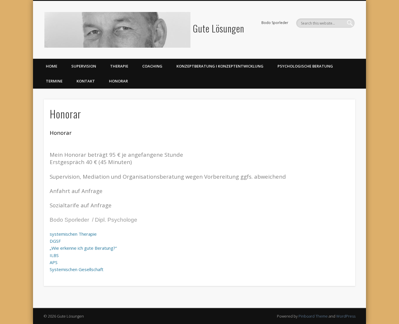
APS (54, 262)
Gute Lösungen (218, 28)
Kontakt (86, 81)
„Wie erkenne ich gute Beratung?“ (83, 248)
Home (51, 66)
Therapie (119, 66)
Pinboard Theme (313, 316)
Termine (54, 81)
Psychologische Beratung (305, 66)
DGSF (55, 241)
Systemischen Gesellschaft (76, 269)
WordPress (345, 316)
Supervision (83, 66)
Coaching (152, 66)
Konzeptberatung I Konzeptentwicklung (219, 66)
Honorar (118, 81)
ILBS (54, 255)
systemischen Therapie (73, 234)
